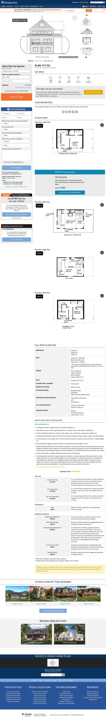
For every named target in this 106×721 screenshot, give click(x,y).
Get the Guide (16, 240)
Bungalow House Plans (49, 68)
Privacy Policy (39, 11)
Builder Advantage (93, 693)
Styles (41, 680)
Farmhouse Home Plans (13, 697)
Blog (54, 680)
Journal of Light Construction (93, 697)
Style (17, 6)
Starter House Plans (40, 701)
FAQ (59, 680)
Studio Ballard (66, 699)
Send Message (16, 168)
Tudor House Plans (13, 701)
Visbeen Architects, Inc (66, 701)
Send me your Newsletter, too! (13, 162)
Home (36, 68)
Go (104, 2)
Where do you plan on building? (12, 139)
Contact (71, 680)
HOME (3, 6)
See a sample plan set (42, 424)
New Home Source (93, 691)
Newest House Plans (39, 699)
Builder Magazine (92, 695)
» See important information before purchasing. (50, 467)
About (65, 680)
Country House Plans (13, 691)
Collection (24, 6)
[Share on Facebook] (70, 112)
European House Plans (13, 695)
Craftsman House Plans (13, 693)
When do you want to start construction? (15, 121)
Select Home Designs (66, 695)
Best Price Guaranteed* (23, 88)
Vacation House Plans (40, 703)
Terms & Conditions (27, 11)
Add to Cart (16, 97)
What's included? (7, 68)
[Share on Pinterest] (76, 112)
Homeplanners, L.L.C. (66, 693)
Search (35, 680)
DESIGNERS (34, 6)
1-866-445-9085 (23, 91)
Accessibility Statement (77, 715)
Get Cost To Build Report (16, 214)
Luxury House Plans (40, 697)
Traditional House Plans (13, 699)
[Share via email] (63, 112)
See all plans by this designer (53, 611)
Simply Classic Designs (66, 697)
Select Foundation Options (11, 74)
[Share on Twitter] (73, 112)
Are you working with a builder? (12, 133)
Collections (48, 680)
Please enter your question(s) (12, 149)
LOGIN (99, 6)
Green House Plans (40, 695)
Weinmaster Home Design (66, 703)
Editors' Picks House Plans (40, 691)
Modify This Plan (93, 92)
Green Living (66, 691)
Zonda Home (93, 699)
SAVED (86, 6)
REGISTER (93, 6)
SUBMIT (88, 10)
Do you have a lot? (7, 127)
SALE (41, 6)
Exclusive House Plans (40, 693)
